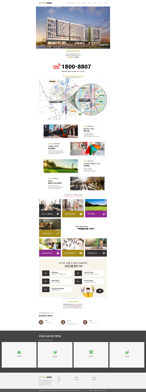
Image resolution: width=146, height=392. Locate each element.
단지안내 (94, 2)
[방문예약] (41, 322)
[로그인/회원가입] (106, 2)
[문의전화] (85, 322)
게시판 (100, 2)
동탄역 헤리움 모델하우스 (71, 2)
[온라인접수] (63, 322)
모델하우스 (94, 379)
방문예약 (79, 2)
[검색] (104, 2)
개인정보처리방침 (96, 390)
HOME (58, 377)
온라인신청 (94, 377)
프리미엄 (89, 2)
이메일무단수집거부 (103, 390)
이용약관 (90, 390)
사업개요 (84, 2)
